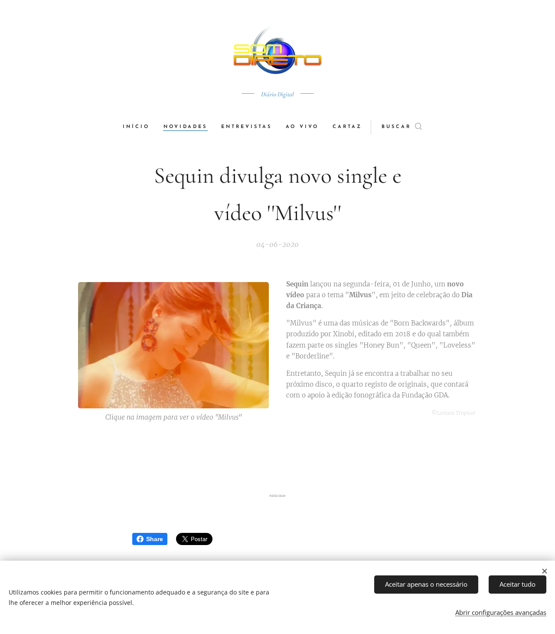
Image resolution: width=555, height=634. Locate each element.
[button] (402, 127)
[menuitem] (140, 127)
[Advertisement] (277, 459)
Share (154, 538)
